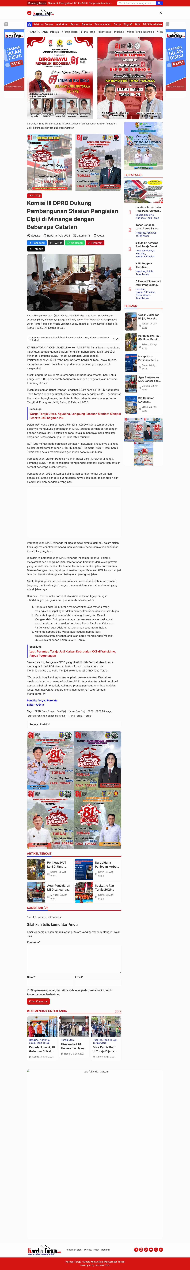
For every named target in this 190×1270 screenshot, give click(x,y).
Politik (64, 1043)
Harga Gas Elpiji (77, 711)
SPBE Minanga (104, 711)
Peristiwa (151, 233)
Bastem (74, 24)
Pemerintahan (36, 1046)
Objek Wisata (143, 295)
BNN (137, 24)
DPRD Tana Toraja (44, 711)
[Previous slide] (116, 1011)
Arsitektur (62, 24)
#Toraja (54, 31)
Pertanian (34, 1049)
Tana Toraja (34, 195)
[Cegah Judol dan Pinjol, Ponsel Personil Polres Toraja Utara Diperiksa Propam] (131, 321)
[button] (159, 3)
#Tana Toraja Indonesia (140, 31)
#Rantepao (104, 31)
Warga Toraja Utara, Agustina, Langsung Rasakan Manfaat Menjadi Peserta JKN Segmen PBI (75, 416)
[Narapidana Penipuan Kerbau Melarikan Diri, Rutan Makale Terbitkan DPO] (84, 869)
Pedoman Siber (74, 1249)
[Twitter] (156, 1250)
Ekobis (139, 215)
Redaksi (105, 1249)
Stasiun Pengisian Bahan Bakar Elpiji (47, 715)
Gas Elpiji (61, 711)
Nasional (140, 218)
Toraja (87, 715)
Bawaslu (87, 24)
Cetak (101, 235)
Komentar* (34, 942)
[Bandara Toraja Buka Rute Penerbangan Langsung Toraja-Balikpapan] (143, 191)
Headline (97, 1040)
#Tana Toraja (88, 31)
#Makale (119, 31)
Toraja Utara (142, 236)
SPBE (90, 711)
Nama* (31, 977)
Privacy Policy (91, 1249)
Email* (79, 977)
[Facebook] (136, 1250)
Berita (117, 24)
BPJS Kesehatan (152, 24)
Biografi (127, 24)
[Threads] (146, 1250)
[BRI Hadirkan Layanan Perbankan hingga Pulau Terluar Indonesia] (131, 405)
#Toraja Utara (70, 31)
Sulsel (96, 1046)
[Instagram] (141, 1250)
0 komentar (84, 235)
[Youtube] (151, 1250)
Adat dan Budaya (43, 24)
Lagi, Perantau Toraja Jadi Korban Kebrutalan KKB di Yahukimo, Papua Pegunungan (72, 653)
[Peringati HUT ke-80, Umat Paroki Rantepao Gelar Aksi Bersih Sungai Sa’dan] (36, 869)
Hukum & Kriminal (70, 1040)
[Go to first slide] (120, 1011)
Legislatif (34, 1043)
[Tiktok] (161, 1250)
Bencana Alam (102, 24)
